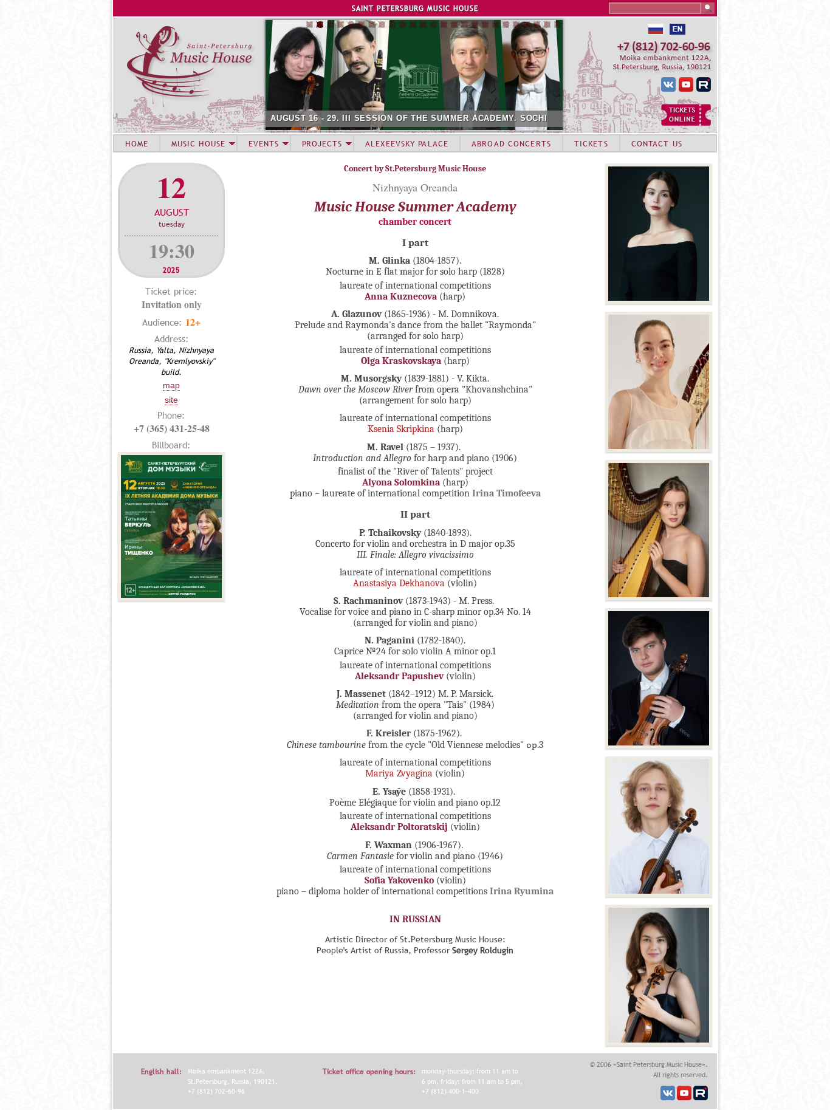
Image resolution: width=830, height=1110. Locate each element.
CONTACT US (656, 143)
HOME (136, 143)
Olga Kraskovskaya (401, 360)
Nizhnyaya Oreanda (415, 187)
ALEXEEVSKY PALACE (406, 143)
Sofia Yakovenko (399, 880)
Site (171, 400)
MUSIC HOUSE (198, 143)
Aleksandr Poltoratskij (400, 826)
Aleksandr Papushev (399, 676)
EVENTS (264, 143)
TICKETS (591, 143)
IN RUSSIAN (415, 919)
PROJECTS (322, 143)
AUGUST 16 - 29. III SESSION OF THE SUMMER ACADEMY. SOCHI (408, 118)
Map (171, 385)
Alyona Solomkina (401, 482)
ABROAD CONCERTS (511, 143)
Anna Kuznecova (402, 296)
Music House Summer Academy (415, 206)
